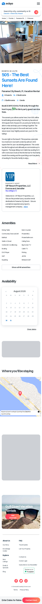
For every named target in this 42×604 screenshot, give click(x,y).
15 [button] (32, 308)
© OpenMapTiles (20, 411)
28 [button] (28, 316)
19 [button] (19, 312)
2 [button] (6, 303)
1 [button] (32, 299)
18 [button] (15, 312)
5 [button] (19, 303)
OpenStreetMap (5, 414)
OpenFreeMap (11, 411)
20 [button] (24, 312)
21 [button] (28, 312)
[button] (5, 291)
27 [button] (24, 316)
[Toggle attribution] (38, 411)
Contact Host (31, 600)
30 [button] (6, 320)
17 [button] (11, 312)
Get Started (12, 516)
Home (4, 18)
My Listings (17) (11, 191)
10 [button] (11, 308)
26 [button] (19, 316)
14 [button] (28, 308)
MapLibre (3, 411)
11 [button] (15, 308)
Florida (11, 18)
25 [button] (15, 316)
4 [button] (15, 303)
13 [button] (24, 308)
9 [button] (6, 308)
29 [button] (32, 316)
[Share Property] (38, 24)
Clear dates (31, 329)
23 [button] (6, 316)
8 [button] (32, 303)
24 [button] (11, 316)
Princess (30, 18)
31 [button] (11, 320)
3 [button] (10, 303)
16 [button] (6, 312)
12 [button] (19, 308)
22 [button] (32, 312)
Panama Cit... (20, 18)
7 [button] (28, 303)
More (26, 207)
